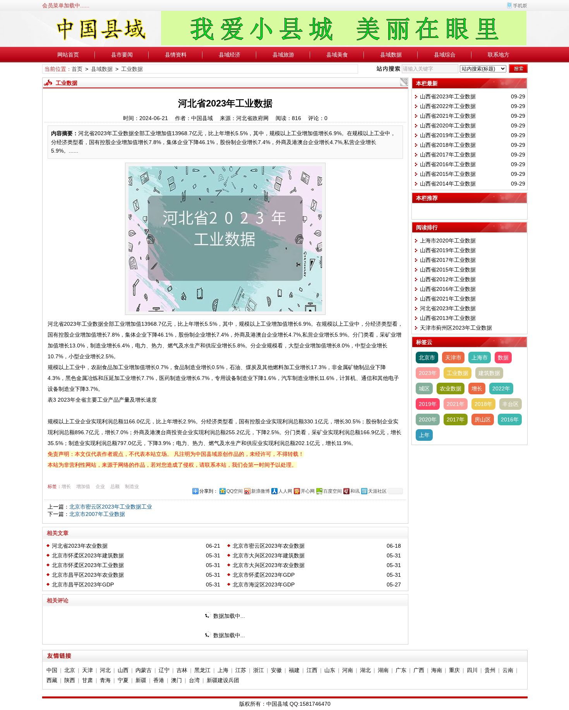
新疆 (140, 680)
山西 (123, 670)
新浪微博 (260, 491)
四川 (472, 670)
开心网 (308, 491)
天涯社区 (377, 491)
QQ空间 (234, 491)
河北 (105, 670)
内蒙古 (143, 670)
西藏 (51, 680)
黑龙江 (202, 670)
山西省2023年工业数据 (448, 96)
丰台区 (510, 404)
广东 (401, 670)
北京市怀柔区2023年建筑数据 (88, 555)
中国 (51, 670)
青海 (105, 680)
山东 (329, 670)
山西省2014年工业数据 (448, 184)
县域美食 (337, 55)
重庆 (454, 670)
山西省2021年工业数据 (448, 116)
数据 (503, 357)
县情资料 (176, 55)
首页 (77, 69)
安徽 (276, 670)
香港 (158, 680)
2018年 (483, 404)
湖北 (365, 670)
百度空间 (332, 491)
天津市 (453, 357)
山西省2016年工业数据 (448, 164)
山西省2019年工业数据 (448, 135)
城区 (424, 388)
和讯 (355, 491)
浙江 (258, 670)
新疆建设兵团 (223, 680)
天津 (87, 670)
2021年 (455, 404)
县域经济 (229, 55)
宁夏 (123, 680)
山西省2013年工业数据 (448, 318)
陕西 (69, 680)
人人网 (285, 491)
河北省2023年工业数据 (448, 308)
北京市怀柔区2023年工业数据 (88, 565)
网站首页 (68, 55)
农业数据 (450, 388)
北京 (69, 670)
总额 (115, 486)
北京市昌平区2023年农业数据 (88, 575)
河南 (347, 670)
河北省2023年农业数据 (80, 546)
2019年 (428, 404)
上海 (223, 670)
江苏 (240, 670)
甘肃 (87, 680)
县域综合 (445, 55)
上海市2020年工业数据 (448, 240)
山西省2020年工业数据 (448, 125)
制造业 (132, 486)
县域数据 (391, 55)
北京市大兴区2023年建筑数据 (269, 555)
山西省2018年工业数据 (448, 145)
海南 (436, 670)
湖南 (383, 670)
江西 (312, 670)
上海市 (479, 357)
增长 (66, 486)
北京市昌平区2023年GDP (83, 584)
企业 (100, 486)
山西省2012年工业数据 (448, 279)
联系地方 (498, 55)
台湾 (194, 680)
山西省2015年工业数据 (448, 174)
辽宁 (164, 670)
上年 (424, 435)
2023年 (428, 373)
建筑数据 (489, 373)
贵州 (490, 670)
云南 (507, 670)
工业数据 (132, 69)
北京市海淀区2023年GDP (264, 584)
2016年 (510, 419)
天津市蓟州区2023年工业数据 (456, 328)
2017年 (455, 419)
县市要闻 (122, 55)
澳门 (176, 680)
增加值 (83, 486)
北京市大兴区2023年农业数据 (269, 565)
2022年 (501, 388)
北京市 (427, 357)
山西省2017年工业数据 (448, 154)
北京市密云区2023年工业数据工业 (110, 507)
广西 (418, 670)
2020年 (428, 419)
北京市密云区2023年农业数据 (269, 546)
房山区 (483, 419)
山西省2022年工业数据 (448, 106)
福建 (294, 670)
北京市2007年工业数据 (97, 514)
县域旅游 (283, 55)
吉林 (182, 670)
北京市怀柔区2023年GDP (264, 575)
